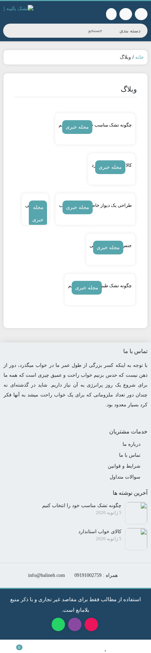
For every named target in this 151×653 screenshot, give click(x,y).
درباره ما (131, 444)
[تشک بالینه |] (75, 646)
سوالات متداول (125, 477)
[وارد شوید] (125, 14)
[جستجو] (9, 31)
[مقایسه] (45, 646)
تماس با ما (129, 455)
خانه (139, 57)
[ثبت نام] (111, 14)
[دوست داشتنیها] (106, 646)
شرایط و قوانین (124, 466)
